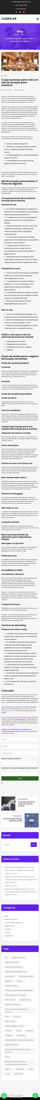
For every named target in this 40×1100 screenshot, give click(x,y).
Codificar (8, 19)
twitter (30, 1069)
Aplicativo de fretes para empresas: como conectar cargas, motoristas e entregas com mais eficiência (21, 879)
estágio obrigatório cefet (14, 1026)
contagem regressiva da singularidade (19, 990)
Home (16, 34)
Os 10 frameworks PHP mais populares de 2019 (12, 820)
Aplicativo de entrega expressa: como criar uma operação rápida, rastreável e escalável (20, 890)
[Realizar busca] (34, 844)
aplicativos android (18, 958)
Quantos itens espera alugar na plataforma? (19, 768)
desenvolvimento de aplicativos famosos (16, 1010)
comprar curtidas (11, 986)
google (18, 1031)
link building (21, 1035)
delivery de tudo (25, 1000)
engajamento (10, 926)
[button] (4, 1096)
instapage (8, 1035)
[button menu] (38, 19)
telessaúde (20, 1069)
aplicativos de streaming (14, 967)
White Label (18, 1074)
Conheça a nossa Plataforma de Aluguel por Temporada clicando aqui (16, 730)
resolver (8, 1069)
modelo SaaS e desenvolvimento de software (17, 1050)
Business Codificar (11, 919)
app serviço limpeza (26, 976)
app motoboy (10, 976)
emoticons (17, 1017)
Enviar (20, 778)
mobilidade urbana (11, 1045)
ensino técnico (10, 1021)
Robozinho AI (20, 90)
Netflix (7, 1057)
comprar (20, 981)
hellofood (29, 1031)
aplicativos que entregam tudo (16, 972)
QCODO (7, 932)
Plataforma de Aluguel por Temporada (21, 719)
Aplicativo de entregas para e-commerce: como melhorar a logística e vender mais (20, 868)
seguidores (9, 936)
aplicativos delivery (11, 962)
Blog (23, 34)
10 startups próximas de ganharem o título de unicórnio (26, 804)
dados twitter (10, 1000)
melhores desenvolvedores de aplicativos (19, 1040)
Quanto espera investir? (11, 759)
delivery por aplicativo (12, 1004)
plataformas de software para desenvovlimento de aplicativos (16, 1063)
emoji (7, 1017)
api (6, 958)
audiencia (8, 981)
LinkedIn (7, 929)
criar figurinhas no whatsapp (15, 995)
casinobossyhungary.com (14, 923)
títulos (7, 1074)
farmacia (8, 1031)
